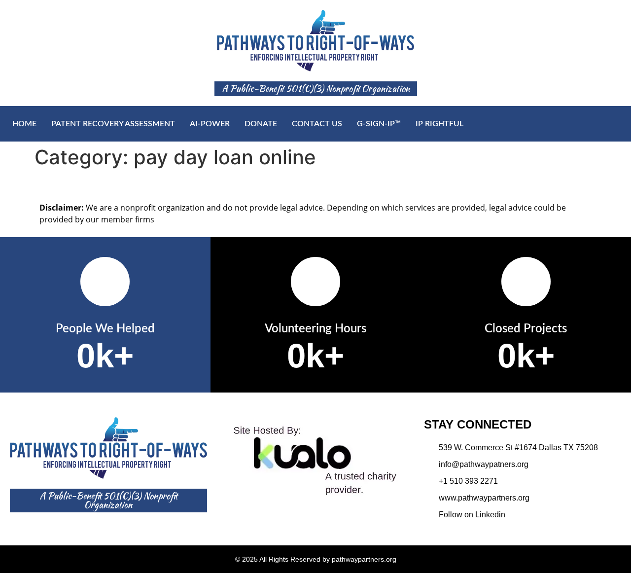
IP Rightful (439, 124)
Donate (261, 124)
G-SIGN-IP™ (379, 124)
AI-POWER (210, 124)
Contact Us (317, 124)
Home (24, 124)
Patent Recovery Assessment (113, 124)
